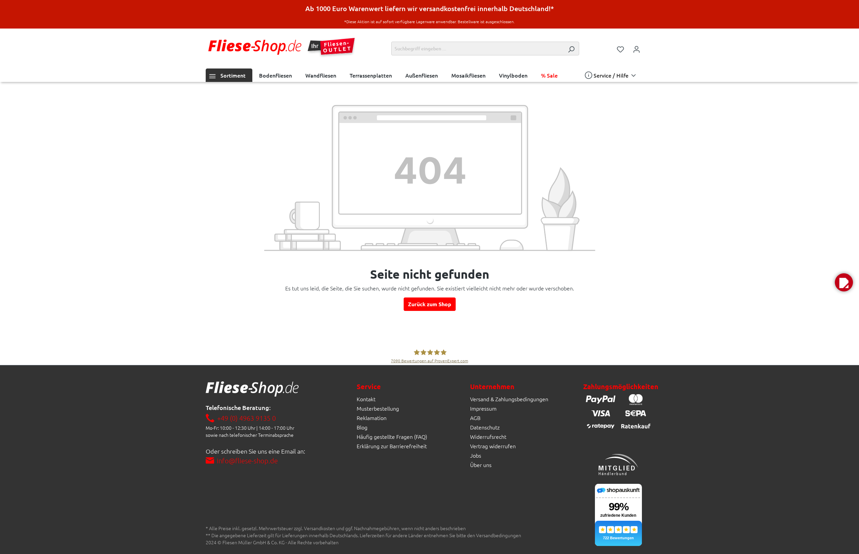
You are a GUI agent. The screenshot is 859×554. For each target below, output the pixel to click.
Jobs (475, 455)
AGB (475, 417)
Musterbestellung (378, 408)
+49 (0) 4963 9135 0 (246, 418)
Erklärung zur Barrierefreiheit (392, 446)
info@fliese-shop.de (247, 461)
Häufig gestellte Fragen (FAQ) (392, 436)
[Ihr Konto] (636, 48)
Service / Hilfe (611, 75)
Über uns (481, 464)
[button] (844, 282)
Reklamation (372, 417)
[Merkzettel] (620, 48)
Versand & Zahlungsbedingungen (509, 399)
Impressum (483, 408)
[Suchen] (571, 48)
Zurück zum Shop (429, 304)
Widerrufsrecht (488, 436)
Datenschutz (485, 427)
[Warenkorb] (649, 47)
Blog (362, 427)
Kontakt (366, 399)
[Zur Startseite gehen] (254, 47)
